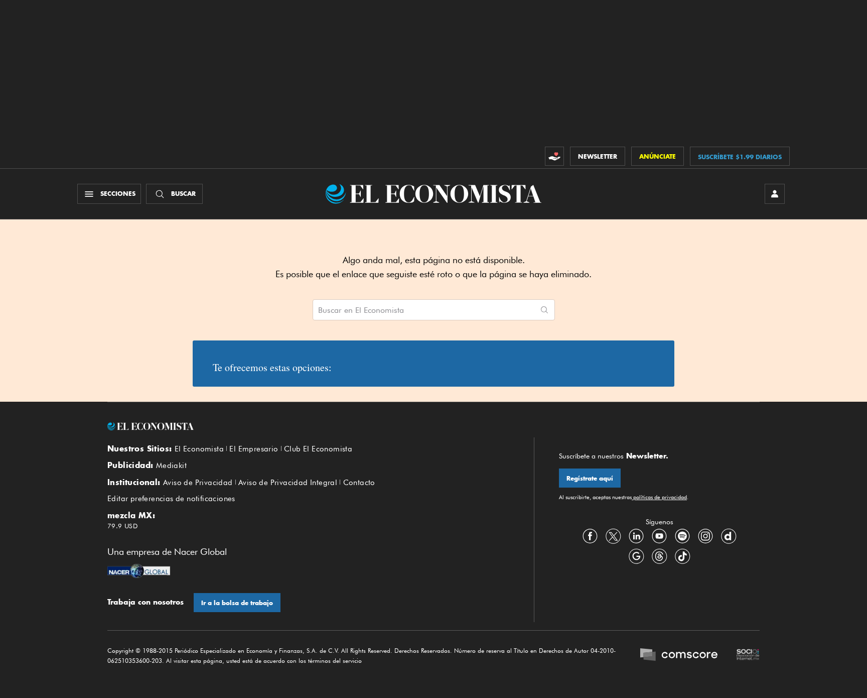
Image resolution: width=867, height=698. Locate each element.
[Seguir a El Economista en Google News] (636, 556)
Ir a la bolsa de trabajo (237, 603)
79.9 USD (122, 526)
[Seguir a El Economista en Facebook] (590, 536)
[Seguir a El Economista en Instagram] (705, 536)
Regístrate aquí (589, 478)
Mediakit (171, 465)
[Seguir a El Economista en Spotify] (682, 536)
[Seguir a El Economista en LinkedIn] (636, 536)
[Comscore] (678, 655)
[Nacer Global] (138, 572)
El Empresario (253, 448)
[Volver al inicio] (308, 426)
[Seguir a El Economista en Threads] (659, 556)
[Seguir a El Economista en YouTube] (659, 536)
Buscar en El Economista (361, 310)
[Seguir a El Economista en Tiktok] (682, 556)
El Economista (199, 448)
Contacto (359, 482)
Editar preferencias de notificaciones (171, 498)
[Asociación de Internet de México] (748, 655)
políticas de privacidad (659, 497)
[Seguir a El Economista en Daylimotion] (728, 536)
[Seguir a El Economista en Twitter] (613, 536)
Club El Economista (318, 448)
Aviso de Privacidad (198, 482)
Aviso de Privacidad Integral (287, 482)
